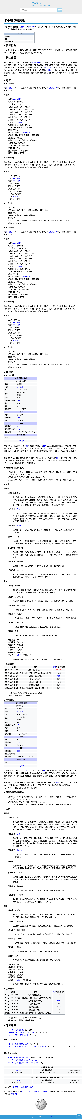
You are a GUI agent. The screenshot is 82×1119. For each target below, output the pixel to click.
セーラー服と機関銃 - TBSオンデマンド (23, 1063)
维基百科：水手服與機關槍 (23, 1087)
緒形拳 (19, 655)
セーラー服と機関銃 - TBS (18, 1057)
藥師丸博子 (35, 62)
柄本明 (19, 122)
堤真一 (50, 70)
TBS (18, 426)
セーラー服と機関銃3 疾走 (18, 1035)
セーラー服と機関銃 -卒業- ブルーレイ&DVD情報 (27, 1046)
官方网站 (21, 441)
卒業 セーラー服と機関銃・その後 (21, 1033)
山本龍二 (20, 526)
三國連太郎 (26, 133)
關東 (54, 667)
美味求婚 (18, 1080)
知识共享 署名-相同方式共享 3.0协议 (35, 1091)
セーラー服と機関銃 (16, 1030)
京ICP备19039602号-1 (48, 1117)
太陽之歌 (18, 1070)
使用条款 (14, 1094)
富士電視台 (49, 68)
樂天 (57, 458)
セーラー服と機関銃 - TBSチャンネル (22, 1060)
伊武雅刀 (16, 196)
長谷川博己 (17, 178)
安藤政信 (16, 181)
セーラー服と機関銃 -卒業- (18, 1044)
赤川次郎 (31, 27)
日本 (23, 27)
